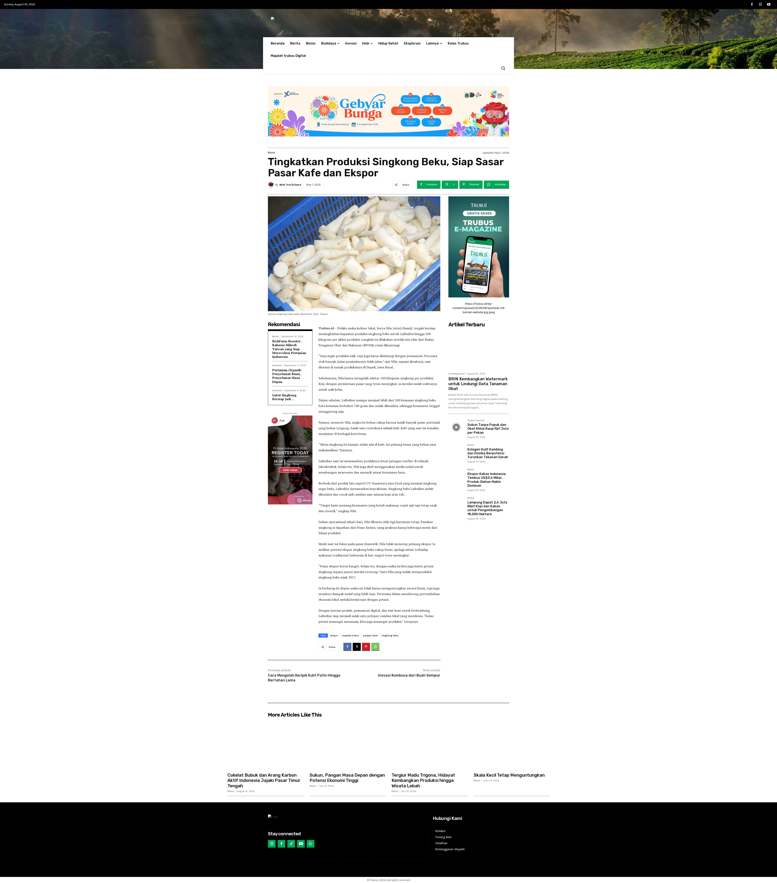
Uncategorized (456, 374)
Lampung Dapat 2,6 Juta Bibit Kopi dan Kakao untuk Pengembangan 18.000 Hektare (487, 508)
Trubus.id (326, 328)
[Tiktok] (291, 844)
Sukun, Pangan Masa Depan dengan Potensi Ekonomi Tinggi (347, 777)
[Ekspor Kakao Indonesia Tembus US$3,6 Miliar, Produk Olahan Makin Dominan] (456, 476)
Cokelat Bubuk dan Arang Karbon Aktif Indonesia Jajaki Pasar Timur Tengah (263, 780)
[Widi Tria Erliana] (271, 185)
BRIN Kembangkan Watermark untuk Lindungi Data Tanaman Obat (478, 383)
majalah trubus (350, 635)
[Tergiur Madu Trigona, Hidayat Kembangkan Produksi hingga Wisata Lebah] (430, 745)
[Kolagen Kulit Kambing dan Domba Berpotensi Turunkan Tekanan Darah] (456, 452)
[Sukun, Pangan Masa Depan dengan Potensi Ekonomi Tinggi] (348, 745)
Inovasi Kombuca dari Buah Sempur (409, 675)
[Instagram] (760, 4)
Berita (275, 336)
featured (277, 365)
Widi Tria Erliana (290, 184)
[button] (503, 68)
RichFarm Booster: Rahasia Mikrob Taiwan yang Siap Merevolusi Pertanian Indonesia (289, 349)
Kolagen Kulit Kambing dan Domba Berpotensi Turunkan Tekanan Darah (487, 453)
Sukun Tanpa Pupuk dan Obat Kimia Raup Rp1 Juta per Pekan (488, 428)
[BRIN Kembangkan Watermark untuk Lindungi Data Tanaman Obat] (478, 350)
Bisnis (271, 152)
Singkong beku (390, 635)
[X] (357, 647)
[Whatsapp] (310, 844)
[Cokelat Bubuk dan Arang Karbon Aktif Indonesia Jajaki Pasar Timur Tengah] (265, 745)
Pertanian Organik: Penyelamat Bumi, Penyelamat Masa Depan (287, 376)
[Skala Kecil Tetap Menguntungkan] (512, 745)
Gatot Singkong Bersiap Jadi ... (284, 397)
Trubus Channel (475, 420)
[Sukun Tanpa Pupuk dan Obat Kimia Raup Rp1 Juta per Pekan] (456, 427)
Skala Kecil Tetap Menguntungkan (509, 775)
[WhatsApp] (375, 647)
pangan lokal (370, 635)
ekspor (334, 635)
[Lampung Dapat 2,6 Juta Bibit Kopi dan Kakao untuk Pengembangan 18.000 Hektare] (456, 505)
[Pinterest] (366, 647)
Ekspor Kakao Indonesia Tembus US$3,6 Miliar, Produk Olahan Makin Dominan (486, 480)
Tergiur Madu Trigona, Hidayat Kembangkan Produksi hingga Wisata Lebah (423, 780)
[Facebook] (752, 4)
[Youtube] (768, 4)
